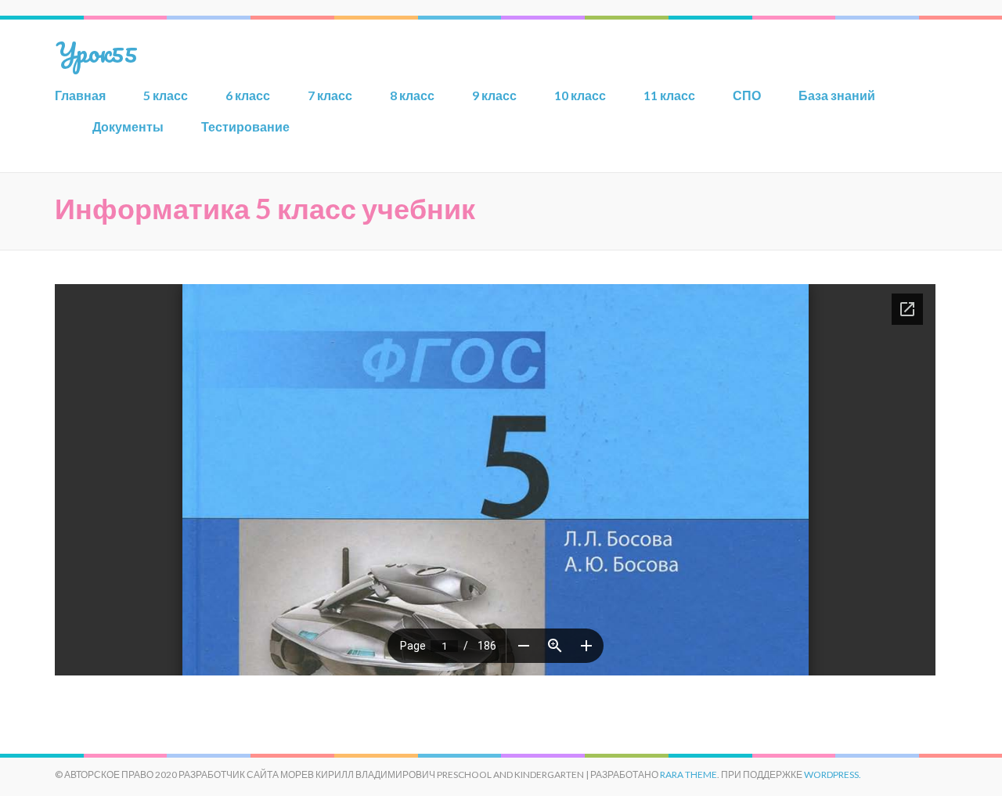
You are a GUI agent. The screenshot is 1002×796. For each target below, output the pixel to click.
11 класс (669, 95)
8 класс (412, 95)
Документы (128, 126)
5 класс (165, 95)
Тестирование (245, 126)
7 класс (330, 95)
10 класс (580, 95)
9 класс (494, 95)
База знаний (836, 95)
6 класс (247, 95)
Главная (80, 95)
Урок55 (96, 52)
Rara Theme (688, 774)
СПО (747, 95)
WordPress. (832, 774)
